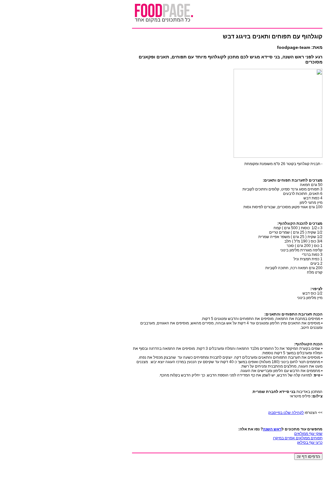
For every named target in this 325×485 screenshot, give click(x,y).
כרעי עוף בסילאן (309, 442)
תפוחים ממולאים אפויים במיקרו (297, 438)
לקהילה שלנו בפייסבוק (286, 412)
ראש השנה (272, 429)
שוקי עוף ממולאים (308, 433)
